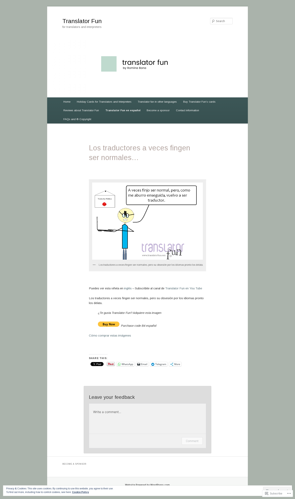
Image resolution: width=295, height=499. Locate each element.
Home (66, 101)
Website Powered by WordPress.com (147, 485)
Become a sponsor (158, 110)
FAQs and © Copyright (77, 119)
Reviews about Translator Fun (81, 110)
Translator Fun (82, 21)
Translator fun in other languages (157, 101)
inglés (128, 288)
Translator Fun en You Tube (183, 288)
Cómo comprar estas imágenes (110, 335)
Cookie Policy (80, 492)
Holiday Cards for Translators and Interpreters (104, 101)
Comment (192, 441)
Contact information (187, 110)
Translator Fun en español (122, 110)
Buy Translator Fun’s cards (199, 101)
